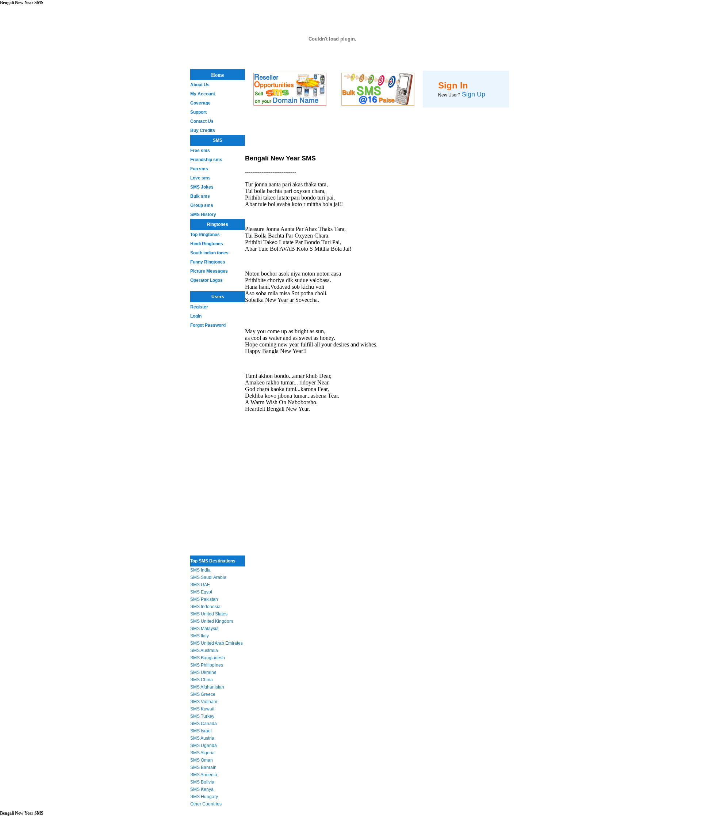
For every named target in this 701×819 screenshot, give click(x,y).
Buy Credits (202, 130)
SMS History (203, 214)
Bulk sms (200, 196)
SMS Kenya (202, 789)
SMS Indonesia (205, 606)
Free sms (200, 150)
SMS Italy (199, 635)
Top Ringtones (205, 234)
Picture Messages (209, 271)
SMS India (200, 570)
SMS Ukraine (203, 672)
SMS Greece (202, 694)
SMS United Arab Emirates (216, 643)
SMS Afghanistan (207, 687)
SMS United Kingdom (211, 621)
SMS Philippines (206, 665)
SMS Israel (201, 730)
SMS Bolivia (202, 782)
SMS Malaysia (204, 628)
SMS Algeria (202, 752)
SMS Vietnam (203, 701)
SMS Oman (201, 760)
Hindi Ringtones (206, 243)
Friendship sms (206, 159)
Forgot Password (208, 325)
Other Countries (206, 804)
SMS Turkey (202, 716)
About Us (200, 84)
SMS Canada (203, 723)
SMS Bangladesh (207, 657)
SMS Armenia (203, 774)
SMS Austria (202, 738)
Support (198, 112)
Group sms (201, 205)
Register (199, 307)
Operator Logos (206, 280)
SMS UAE (200, 584)
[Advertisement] (212, 439)
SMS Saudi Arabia (208, 577)
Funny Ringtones (207, 262)
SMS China (201, 679)
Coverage (200, 103)
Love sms (200, 178)
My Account (202, 93)
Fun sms (199, 168)
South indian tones (209, 252)
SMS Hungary (204, 796)
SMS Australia (204, 650)
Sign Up (473, 94)
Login (196, 316)
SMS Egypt (201, 592)
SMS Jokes (202, 187)
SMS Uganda (203, 745)
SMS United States (208, 614)
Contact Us (202, 121)
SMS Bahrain (203, 767)
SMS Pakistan (204, 599)
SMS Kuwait (202, 709)
